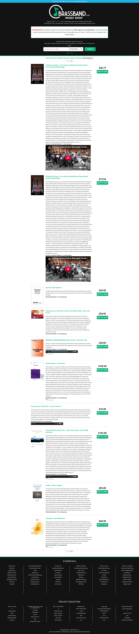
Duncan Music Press (35, 568)
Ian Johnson (58, 566)
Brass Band (48, 43)
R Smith (104, 575)
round (81, 611)
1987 (81, 615)
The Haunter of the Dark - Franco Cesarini (46, 406)
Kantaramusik (58, 575)
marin (104, 613)
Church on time (12, 606)
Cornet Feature (12, 615)
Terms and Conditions (55, 631)
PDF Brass (81, 584)
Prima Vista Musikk (104, 572)
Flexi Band (72, 43)
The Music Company (127, 566)
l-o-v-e (104, 615)
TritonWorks (127, 572)
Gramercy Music (35, 581)
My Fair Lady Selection (54, 288)
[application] (62, 351)
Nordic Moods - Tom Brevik (55, 363)
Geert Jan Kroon (35, 579)
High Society (12, 611)
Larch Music (58, 584)
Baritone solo (81, 606)
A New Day (104, 606)
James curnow (127, 613)
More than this (35, 617)
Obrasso (81, 577)
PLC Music (104, 570)
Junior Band (65, 43)
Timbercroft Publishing (127, 568)
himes (35, 614)
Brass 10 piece (58, 613)
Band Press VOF (12, 572)
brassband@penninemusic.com (86, 23)
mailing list (58, 21)
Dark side (58, 618)
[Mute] (72, 351)
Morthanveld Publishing (81, 568)
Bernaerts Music (11, 575)
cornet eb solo (58, 611)
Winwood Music (127, 575)
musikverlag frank (81, 572)
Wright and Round (127, 581)
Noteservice (81, 575)
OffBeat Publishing (81, 579)
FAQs (71, 631)
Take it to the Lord (81, 618)
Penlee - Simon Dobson (54, 485)
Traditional (127, 618)
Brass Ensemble (56, 43)
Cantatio (12, 584)
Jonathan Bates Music (58, 568)
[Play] (46, 351)
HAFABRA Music (35, 584)
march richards (58, 615)
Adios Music (12, 566)
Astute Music (11, 570)
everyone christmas (35, 621)
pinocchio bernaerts (127, 620)
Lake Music (58, 581)
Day (35, 619)
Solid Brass (104, 577)
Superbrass (104, 584)
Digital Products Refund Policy (82, 631)
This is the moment (58, 606)
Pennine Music (104, 566)
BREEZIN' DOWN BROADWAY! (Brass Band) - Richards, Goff (66, 340)
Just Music (58, 572)
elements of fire (104, 618)
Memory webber (11, 618)
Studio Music (104, 581)
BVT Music (12, 581)
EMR (35, 570)
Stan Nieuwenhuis (104, 579)
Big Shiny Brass (12, 577)
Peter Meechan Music (104, 568)
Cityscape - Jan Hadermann (55, 518)
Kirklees (58, 579)
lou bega (35, 610)
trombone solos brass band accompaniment (35, 607)
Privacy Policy (65, 631)
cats (127, 615)
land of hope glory (127, 608)
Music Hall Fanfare (81, 608)
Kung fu (12, 620)
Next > (71, 61)
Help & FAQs (69, 53)
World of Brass (127, 579)
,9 (58, 608)
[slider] (75, 351)
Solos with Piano (80, 43)
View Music (51, 354)
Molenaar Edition (81, 566)
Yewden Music (127, 584)
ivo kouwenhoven (81, 613)
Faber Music (35, 572)
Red (12, 613)
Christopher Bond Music (35, 566)
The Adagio (35, 612)
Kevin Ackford (58, 577)
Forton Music (35, 577)
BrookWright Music (12, 579)
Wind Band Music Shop (81, 1)
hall (104, 620)
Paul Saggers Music (81, 581)
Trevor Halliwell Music (127, 570)
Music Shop (81, 570)
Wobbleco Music (127, 577)
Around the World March (104, 608)
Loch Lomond (58, 620)
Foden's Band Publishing (35, 575)
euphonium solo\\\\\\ (127, 606)
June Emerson (58, 570)
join (81, 620)
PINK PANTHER (104, 611)
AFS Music (12, 568)
